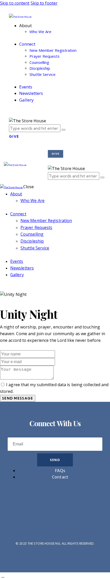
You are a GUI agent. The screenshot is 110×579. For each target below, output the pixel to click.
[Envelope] (55, 499)
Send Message (17, 398)
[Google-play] (92, 499)
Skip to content (15, 3)
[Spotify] (74, 499)
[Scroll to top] (3, 575)
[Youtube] (17, 499)
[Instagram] (36, 499)
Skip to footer (44, 3)
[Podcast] (55, 514)
